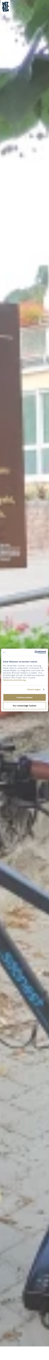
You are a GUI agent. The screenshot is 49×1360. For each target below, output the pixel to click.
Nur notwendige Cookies (24, 705)
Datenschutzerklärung (14, 679)
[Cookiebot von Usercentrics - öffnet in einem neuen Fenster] (35, 652)
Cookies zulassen (24, 697)
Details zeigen (34, 689)
